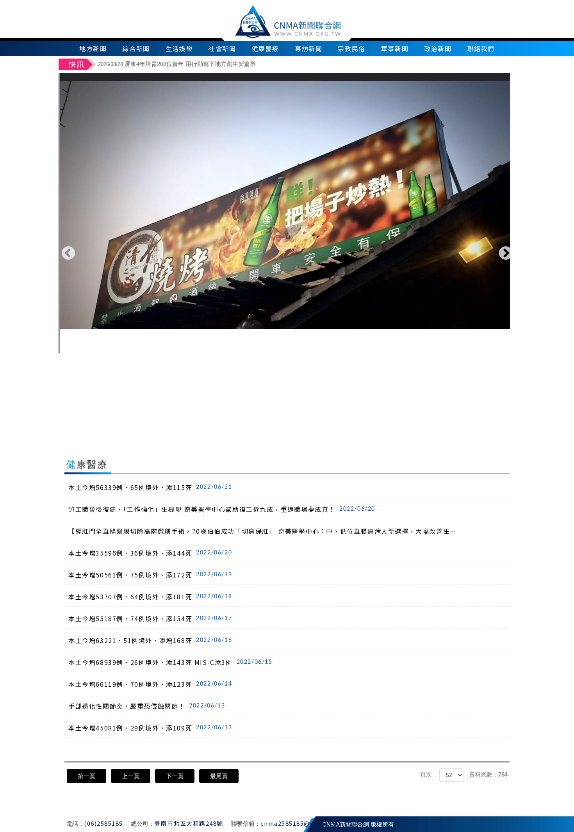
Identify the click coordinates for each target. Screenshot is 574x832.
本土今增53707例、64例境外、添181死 (150, 596)
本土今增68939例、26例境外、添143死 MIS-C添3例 (170, 662)
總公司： (142, 823)
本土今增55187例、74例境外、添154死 (150, 618)
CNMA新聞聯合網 (287, 20)
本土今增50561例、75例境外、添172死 (150, 574)
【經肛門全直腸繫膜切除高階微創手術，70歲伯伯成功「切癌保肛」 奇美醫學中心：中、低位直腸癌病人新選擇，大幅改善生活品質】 (265, 531)
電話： (75, 823)
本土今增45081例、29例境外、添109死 (150, 727)
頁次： (429, 774)
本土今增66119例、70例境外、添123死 (150, 684)
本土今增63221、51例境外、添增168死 (150, 640)
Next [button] (505, 254)
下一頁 (175, 776)
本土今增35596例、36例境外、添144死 (150, 553)
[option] (305, 65)
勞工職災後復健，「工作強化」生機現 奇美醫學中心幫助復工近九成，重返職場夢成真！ (221, 509)
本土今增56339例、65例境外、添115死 (150, 487)
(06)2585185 (103, 823)
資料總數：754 (488, 774)
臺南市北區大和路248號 (188, 823)
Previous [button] (68, 254)
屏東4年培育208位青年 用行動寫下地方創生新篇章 (177, 64)
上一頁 (130, 776)
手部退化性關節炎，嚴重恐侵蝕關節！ (146, 706)
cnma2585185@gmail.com (302, 823)
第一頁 (86, 776)
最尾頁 (219, 776)
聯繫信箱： (245, 823)
